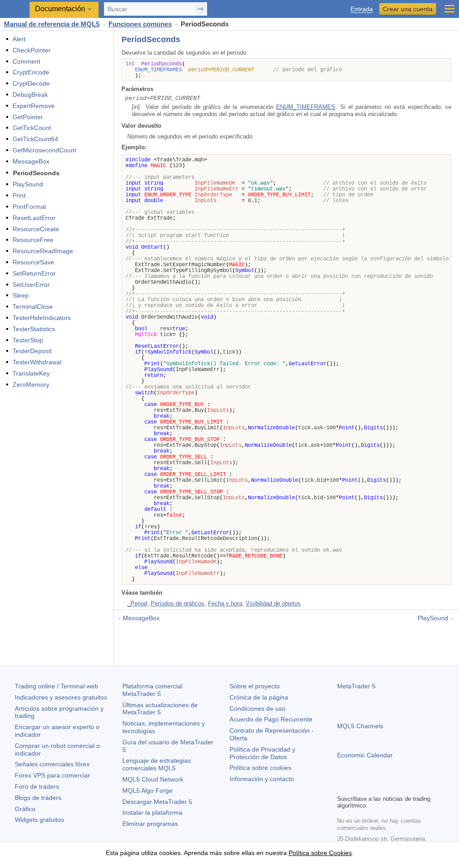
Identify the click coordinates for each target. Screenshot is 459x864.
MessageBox (31, 161)
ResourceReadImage (43, 251)
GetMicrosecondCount (44, 150)
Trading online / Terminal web (56, 686)
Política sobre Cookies (320, 852)
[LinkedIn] (399, 786)
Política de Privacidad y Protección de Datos (262, 753)
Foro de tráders (37, 786)
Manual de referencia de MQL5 (52, 24)
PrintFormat (29, 206)
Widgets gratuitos (39, 819)
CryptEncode (31, 72)
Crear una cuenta (408, 9)
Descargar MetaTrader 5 (157, 801)
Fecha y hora (225, 603)
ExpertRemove (34, 105)
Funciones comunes (140, 24)
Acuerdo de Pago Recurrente (271, 719)
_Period (137, 603)
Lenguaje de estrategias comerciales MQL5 (156, 764)
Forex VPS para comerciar (52, 775)
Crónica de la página (259, 697)
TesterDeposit (32, 350)
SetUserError (31, 284)
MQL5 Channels (360, 726)
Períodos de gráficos (177, 603)
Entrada (362, 9)
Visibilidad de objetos (273, 603)
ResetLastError (34, 217)
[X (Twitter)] (371, 786)
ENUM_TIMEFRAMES (305, 107)
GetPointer (28, 117)
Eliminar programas (150, 823)
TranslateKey (31, 373)
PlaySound (28, 184)
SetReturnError (34, 273)
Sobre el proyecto (255, 686)
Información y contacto (262, 778)
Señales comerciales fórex (52, 764)
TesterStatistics (34, 329)
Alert (19, 39)
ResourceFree (33, 239)
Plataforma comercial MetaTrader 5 (152, 690)
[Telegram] (356, 786)
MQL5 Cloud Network (152, 779)
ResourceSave (33, 262)
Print (19, 195)
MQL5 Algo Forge (147, 790)
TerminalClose (33, 306)
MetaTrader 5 (356, 686)
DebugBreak (30, 94)
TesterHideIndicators (42, 317)
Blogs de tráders (38, 797)
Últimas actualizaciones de (160, 708)
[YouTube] (385, 786)
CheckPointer (32, 50)
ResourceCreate (36, 229)
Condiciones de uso (258, 708)
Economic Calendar (365, 755)
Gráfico (25, 808)
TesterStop (28, 340)
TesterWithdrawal (37, 362)
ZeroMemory (31, 384)
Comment (26, 61)
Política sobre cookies (260, 767)
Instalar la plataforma (152, 812)
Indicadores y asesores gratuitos (61, 697)
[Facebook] (342, 786)
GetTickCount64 (35, 139)
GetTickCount (32, 127)
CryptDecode (31, 83)
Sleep (21, 295)
